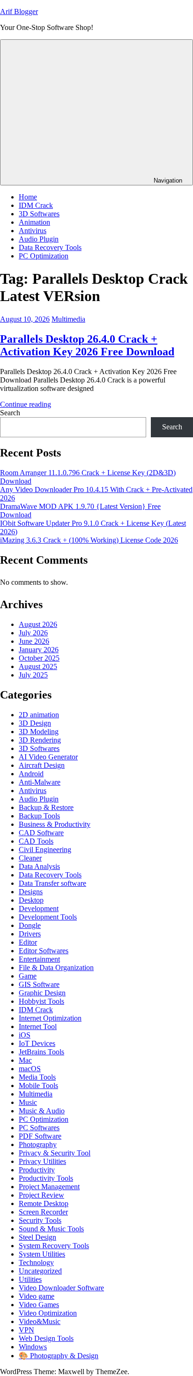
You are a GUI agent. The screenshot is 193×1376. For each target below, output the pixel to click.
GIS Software (39, 984)
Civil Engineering (45, 850)
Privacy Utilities (42, 1161)
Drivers (30, 934)
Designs (31, 892)
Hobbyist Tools (41, 1001)
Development (39, 908)
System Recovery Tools (54, 1246)
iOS (24, 1035)
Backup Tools (39, 816)
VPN (26, 1330)
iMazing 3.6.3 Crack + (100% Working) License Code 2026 (89, 540)
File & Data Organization (56, 967)
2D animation (39, 715)
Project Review (41, 1195)
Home (28, 197)
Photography (38, 1144)
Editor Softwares (43, 951)
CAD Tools (36, 841)
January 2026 (39, 650)
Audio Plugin (39, 239)
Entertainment (39, 959)
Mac (25, 1060)
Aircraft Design (42, 765)
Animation (34, 222)
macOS (30, 1069)
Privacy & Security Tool (54, 1153)
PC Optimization (43, 256)
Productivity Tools (46, 1178)
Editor (28, 942)
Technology (36, 1262)
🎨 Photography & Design (58, 1356)
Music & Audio (42, 1111)
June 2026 (34, 641)
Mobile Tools (38, 1085)
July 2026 (33, 633)
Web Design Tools (46, 1338)
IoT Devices (37, 1043)
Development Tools (48, 917)
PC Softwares (39, 1128)
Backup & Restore (46, 807)
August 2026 (38, 624)
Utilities (30, 1279)
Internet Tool (38, 1026)
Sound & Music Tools (51, 1229)
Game (28, 976)
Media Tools (37, 1077)
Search (10, 413)
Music (28, 1102)
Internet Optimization (50, 1018)
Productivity (37, 1170)
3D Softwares (39, 214)
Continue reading (25, 404)
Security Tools (40, 1220)
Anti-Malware (39, 782)
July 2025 (33, 675)
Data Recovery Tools (50, 247)
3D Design (35, 723)
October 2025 (39, 658)
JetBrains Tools (41, 1052)
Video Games (39, 1305)
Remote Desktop (43, 1203)
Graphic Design (42, 993)
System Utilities (42, 1254)
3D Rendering (40, 740)
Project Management (49, 1187)
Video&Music (39, 1321)
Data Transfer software (52, 883)
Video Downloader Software (61, 1288)
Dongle (30, 925)
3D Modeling (39, 732)
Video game (36, 1296)
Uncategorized (40, 1271)
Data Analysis (39, 866)
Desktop (31, 900)
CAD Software (41, 833)
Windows (33, 1347)
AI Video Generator (48, 757)
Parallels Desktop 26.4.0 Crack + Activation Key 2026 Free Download (87, 345)
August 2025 (38, 666)
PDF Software (40, 1136)
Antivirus (32, 231)
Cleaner (30, 858)
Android (31, 774)
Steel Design (37, 1237)
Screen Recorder (43, 1212)
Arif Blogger (19, 11)
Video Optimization (48, 1313)
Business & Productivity (54, 824)
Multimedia (68, 319)
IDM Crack (36, 205)
